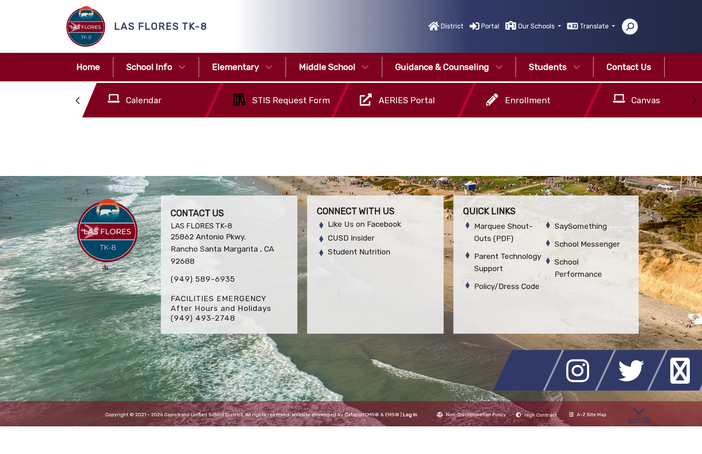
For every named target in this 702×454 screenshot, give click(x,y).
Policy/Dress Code (507, 286)
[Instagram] (582, 388)
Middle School (327, 67)
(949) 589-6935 (203, 279)
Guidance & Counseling (442, 67)
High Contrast (540, 415)
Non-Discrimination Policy (476, 414)
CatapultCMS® (361, 414)
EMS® (392, 414)
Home (88, 67)
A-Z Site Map (592, 414)
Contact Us (629, 67)
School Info (149, 67)
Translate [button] (595, 26)
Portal (490, 26)
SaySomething (581, 226)
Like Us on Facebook (364, 224)
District (452, 26)
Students (548, 67)
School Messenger (587, 244)
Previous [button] (78, 101)
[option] (133, 102)
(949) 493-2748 (203, 318)
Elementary (235, 67)
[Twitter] (634, 388)
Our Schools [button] (537, 26)
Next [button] (694, 101)
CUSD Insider (351, 238)
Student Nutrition (359, 251)
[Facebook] (530, 388)
